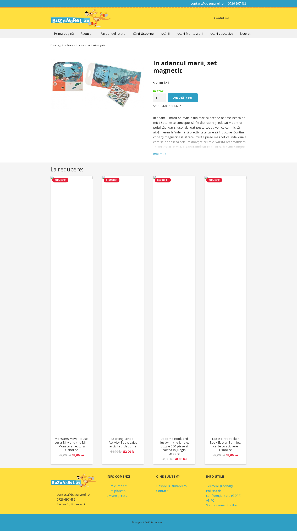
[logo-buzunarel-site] (81, 18)
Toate (70, 45)
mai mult (160, 154)
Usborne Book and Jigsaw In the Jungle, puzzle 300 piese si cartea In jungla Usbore (174, 446)
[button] (244, 18)
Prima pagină (57, 45)
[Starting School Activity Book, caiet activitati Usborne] (123, 305)
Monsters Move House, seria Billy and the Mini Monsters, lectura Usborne (72, 444)
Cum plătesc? (116, 491)
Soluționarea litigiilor (221, 505)
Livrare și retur (118, 496)
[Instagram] (60, 3)
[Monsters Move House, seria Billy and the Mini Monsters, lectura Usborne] (72, 305)
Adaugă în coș (182, 98)
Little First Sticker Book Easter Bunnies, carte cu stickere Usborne (225, 444)
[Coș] (236, 18)
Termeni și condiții (220, 486)
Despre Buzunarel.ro (171, 486)
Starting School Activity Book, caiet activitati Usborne (123, 442)
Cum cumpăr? (117, 486)
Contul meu (222, 18)
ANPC (210, 500)
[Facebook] (54, 3)
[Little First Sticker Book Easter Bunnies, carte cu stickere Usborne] (226, 305)
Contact (162, 491)
